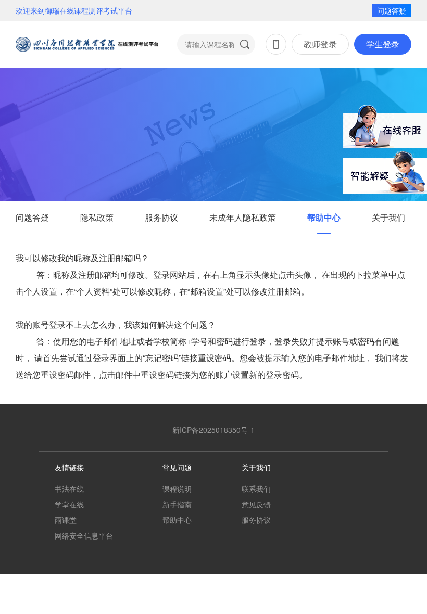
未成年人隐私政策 (242, 217)
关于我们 (388, 217)
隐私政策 (97, 217)
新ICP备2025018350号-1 (213, 430)
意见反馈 (256, 504)
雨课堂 (66, 520)
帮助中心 (324, 217)
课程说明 (177, 488)
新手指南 (177, 504)
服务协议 (161, 217)
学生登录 (382, 44)
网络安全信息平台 (84, 535)
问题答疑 (391, 10)
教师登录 (320, 44)
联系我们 (256, 488)
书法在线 (69, 488)
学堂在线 (69, 504)
